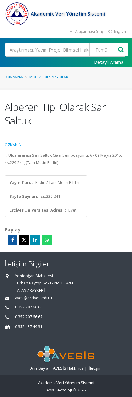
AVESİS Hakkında (68, 368)
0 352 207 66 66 (28, 307)
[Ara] (121, 50)
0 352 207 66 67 (28, 316)
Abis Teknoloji (59, 390)
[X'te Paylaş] (24, 240)
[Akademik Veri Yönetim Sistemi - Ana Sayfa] (18, 14)
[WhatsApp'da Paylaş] (47, 240)
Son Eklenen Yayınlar (48, 77)
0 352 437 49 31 (28, 326)
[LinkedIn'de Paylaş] (35, 240)
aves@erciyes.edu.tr (33, 297)
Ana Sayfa (14, 77)
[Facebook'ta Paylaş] (12, 240)
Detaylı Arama (108, 62)
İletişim (95, 368)
